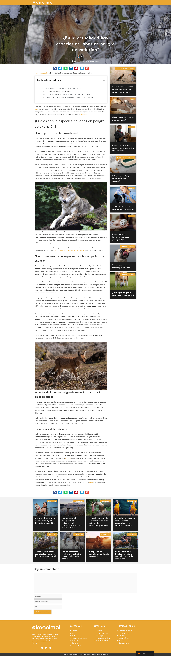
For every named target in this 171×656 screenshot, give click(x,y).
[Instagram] (50, 647)
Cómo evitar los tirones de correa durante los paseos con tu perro (122, 89)
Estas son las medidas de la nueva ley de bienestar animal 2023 (45, 520)
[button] (33, 2)
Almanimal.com (78, 654)
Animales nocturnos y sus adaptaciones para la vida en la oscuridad (45, 554)
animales (84, 114)
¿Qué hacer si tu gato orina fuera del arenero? (122, 179)
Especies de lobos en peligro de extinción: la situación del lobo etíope (70, 97)
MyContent (87, 654)
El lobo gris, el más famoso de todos (58, 91)
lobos (36, 109)
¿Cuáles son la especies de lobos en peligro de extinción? (62, 88)
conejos (68, 458)
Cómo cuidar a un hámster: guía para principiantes (120, 237)
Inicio (36, 73)
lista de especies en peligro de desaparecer (69, 250)
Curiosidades (43, 73)
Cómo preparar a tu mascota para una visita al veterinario (123, 148)
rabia (91, 482)
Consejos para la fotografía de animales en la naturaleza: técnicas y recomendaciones (71, 523)
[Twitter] (46, 647)
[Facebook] (42, 647)
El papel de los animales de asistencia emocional (99, 554)
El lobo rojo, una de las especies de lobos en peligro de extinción (68, 94)
